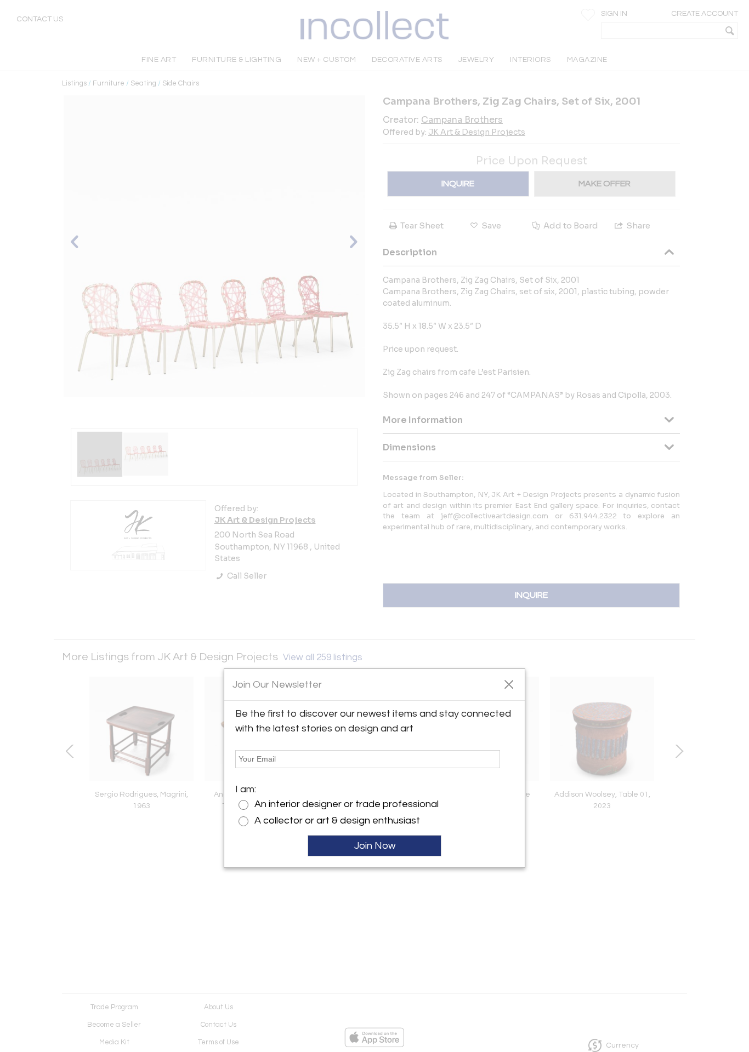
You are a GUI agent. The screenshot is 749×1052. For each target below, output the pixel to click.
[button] (508, 684)
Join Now (374, 846)
